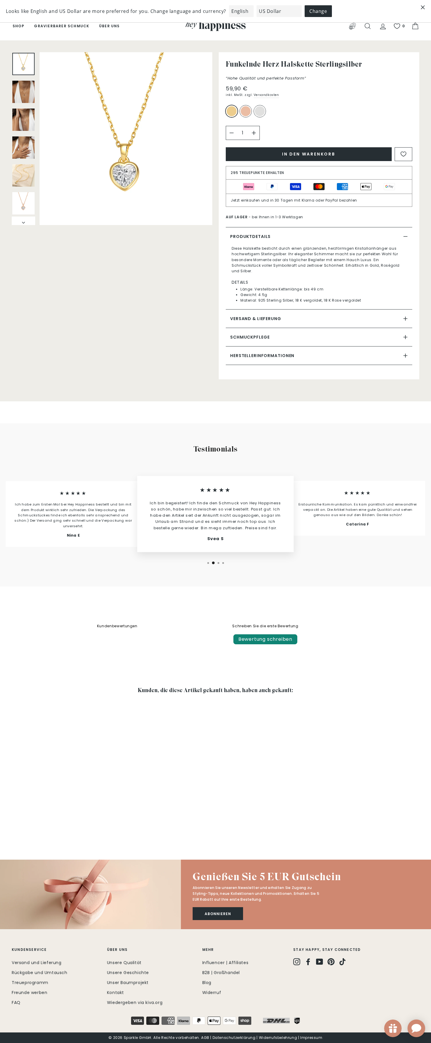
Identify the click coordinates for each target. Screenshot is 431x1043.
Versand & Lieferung (255, 319)
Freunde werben (29, 992)
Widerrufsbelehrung (278, 1037)
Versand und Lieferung (37, 963)
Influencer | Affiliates (225, 963)
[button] (90, 894)
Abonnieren (218, 913)
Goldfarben (231, 111)
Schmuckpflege (249, 337)
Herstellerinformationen (262, 356)
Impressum (311, 1037)
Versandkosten (266, 95)
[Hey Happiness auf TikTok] (342, 961)
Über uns (109, 25)
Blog (206, 982)
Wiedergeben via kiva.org (134, 1002)
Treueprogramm (30, 982)
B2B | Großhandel (221, 973)
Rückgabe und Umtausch (39, 973)
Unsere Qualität (124, 963)
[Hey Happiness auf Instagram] (296, 961)
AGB (205, 1037)
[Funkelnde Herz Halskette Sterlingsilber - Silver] (31, 825)
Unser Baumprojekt (128, 982)
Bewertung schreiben (265, 639)
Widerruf (211, 992)
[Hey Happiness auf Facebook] (308, 961)
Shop (18, 25)
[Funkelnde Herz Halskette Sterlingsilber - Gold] (15, 825)
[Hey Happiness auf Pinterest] (331, 961)
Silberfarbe (260, 111)
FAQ (16, 1002)
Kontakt (115, 992)
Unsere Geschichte (128, 973)
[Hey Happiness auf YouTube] (319, 961)
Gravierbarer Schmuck (61, 25)
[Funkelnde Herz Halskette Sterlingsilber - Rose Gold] (23, 825)
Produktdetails (250, 236)
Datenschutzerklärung (234, 1037)
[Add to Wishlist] (403, 154)
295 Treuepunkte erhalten (257, 172)
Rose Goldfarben (246, 111)
